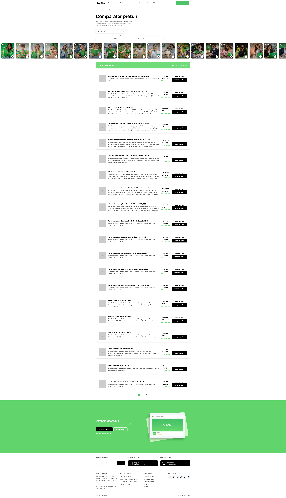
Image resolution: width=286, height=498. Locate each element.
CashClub (101, 3)
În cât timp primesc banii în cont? (129, 479)
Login (172, 3)
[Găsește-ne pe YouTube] (181, 477)
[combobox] (153, 39)
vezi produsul (179, 80)
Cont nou (175, 65)
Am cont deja (183, 65)
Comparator (111, 3)
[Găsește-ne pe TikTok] (184, 477)
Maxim (120, 36)
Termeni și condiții (149, 479)
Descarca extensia (182, 3)
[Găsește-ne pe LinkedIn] (177, 477)
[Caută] (124, 31)
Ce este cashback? (149, 476)
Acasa (97, 9)
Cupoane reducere (130, 3)
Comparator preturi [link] (106, 9)
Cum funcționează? (125, 476)
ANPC (146, 487)
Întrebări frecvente (182, 495)
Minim (97, 36)
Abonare (121, 463)
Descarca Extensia (104, 429)
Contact (146, 484)
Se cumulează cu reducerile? (128, 481)
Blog (148, 3)
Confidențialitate (149, 481)
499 (147, 395)
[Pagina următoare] (150, 395)
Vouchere (141, 3)
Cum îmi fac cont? (125, 484)
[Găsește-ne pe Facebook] (173, 477)
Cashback (120, 3)
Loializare (154, 3)
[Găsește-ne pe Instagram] (170, 477)
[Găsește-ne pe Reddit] (188, 477)
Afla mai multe (120, 429)
